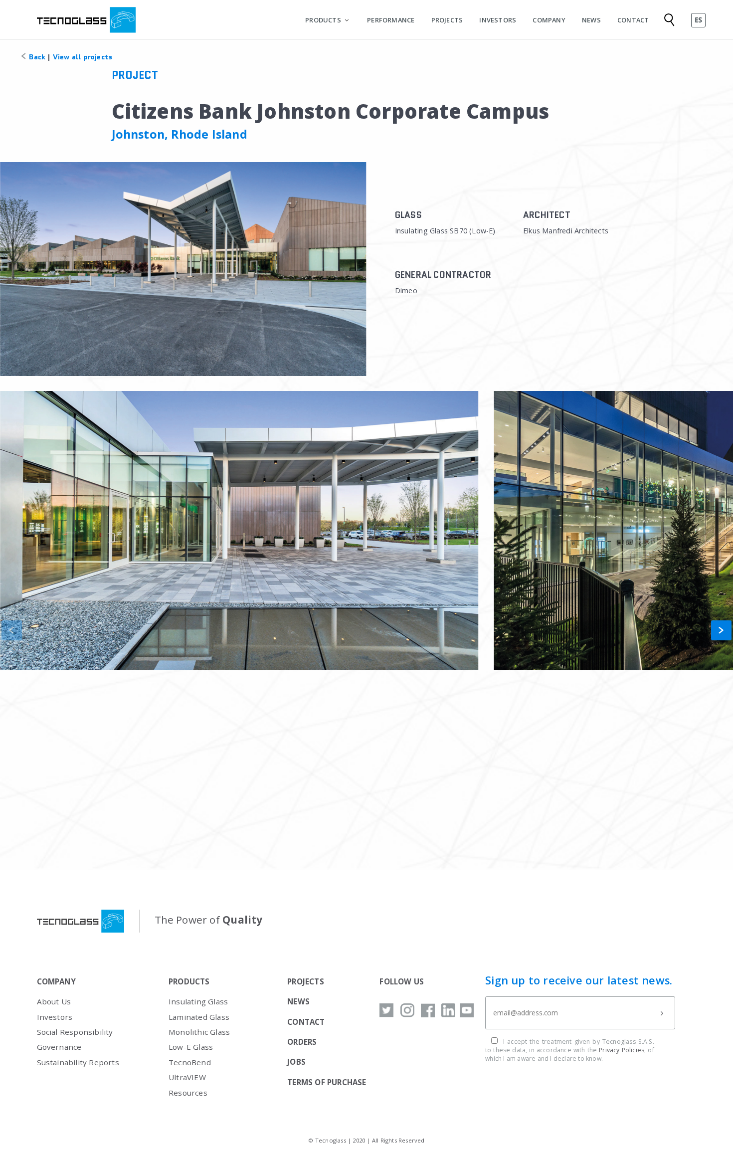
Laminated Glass (199, 1017)
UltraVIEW (187, 1077)
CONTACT (633, 19)
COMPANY (549, 19)
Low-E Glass (191, 1047)
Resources (188, 1093)
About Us (54, 1001)
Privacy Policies (621, 1050)
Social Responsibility (75, 1032)
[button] (721, 630)
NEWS (591, 19)
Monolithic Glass (199, 1032)
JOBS (296, 1062)
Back (36, 57)
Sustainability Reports (78, 1062)
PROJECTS (447, 19)
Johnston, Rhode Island (179, 134)
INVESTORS (497, 19)
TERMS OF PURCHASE (326, 1082)
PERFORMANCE (390, 19)
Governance (59, 1047)
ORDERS (302, 1042)
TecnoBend (190, 1062)
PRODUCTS (323, 19)
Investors (55, 1017)
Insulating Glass (198, 1001)
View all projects (82, 57)
